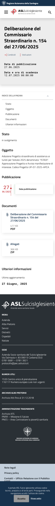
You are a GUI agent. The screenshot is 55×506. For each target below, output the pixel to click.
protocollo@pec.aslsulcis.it (15, 363)
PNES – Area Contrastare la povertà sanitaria (25, 419)
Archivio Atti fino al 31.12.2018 (18, 398)
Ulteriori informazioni (16, 124)
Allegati (14, 244)
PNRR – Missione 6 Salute (15, 416)
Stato (8, 104)
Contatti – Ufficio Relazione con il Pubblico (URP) (27, 480)
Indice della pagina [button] (12, 95)
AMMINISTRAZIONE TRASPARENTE (18, 408)
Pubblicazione (12, 114)
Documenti (11, 119)
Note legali (10, 467)
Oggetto (10, 109)
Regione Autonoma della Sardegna (22, 3)
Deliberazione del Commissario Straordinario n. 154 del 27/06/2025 (28, 217)
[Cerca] (49, 12)
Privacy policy (11, 473)
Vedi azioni (26, 54)
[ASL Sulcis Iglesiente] (4, 3)
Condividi (12, 54)
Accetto (21, 498)
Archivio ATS (8, 414)
